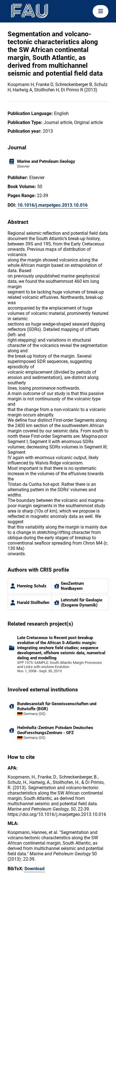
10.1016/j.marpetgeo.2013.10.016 (52, 205)
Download (34, 868)
